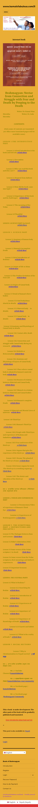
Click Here (18, 537)
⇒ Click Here (24, 461)
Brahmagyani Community (14, 697)
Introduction (7, 766)
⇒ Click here (22, 445)
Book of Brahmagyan (11, 761)
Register (6, 770)
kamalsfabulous (16, 673)
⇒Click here (13, 268)
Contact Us (7, 789)
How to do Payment (10, 784)
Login (5, 742)
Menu (6, 12)
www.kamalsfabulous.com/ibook (13, 794)
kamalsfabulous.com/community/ (21, 681)
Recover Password (10, 779)
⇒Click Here (22, 152)
